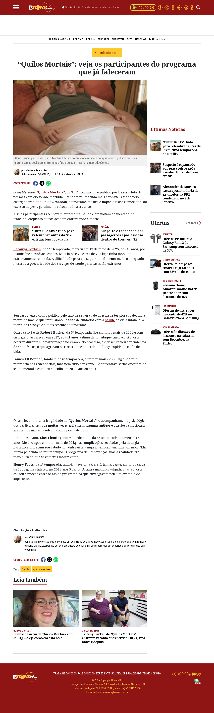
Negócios (140, 39)
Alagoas (107, 7)
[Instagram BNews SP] (173, 7)
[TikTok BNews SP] (192, 7)
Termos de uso (151, 673)
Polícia (90, 39)
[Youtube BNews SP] (186, 7)
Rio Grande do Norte (89, 7)
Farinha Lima (157, 39)
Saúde (25, 569)
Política (78, 39)
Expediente (103, 673)
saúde (110, 320)
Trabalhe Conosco (65, 673)
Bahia (116, 7)
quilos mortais (41, 569)
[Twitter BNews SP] (167, 7)
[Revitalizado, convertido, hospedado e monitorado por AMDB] (197, 681)
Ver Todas (192, 223)
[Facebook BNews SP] (160, 7)
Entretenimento (122, 39)
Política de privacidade (126, 673)
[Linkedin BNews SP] (180, 7)
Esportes (103, 39)
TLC (74, 192)
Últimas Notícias (59, 39)
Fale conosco (86, 673)
